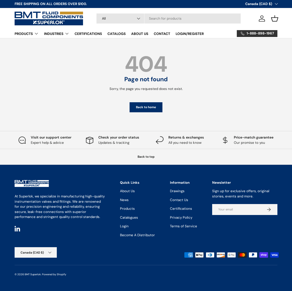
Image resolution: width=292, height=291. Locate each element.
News (124, 200)
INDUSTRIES (53, 33)
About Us (127, 191)
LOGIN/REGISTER (190, 33)
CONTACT (162, 33)
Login (124, 226)
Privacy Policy (181, 217)
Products (127, 208)
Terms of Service (183, 226)
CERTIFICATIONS (88, 33)
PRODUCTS (24, 33)
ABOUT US (139, 33)
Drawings (177, 191)
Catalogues (129, 217)
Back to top (146, 157)
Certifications (181, 208)
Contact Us (179, 200)
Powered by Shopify (54, 274)
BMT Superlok (33, 274)
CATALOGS (116, 33)
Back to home (146, 107)
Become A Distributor (137, 235)
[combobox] (168, 18)
